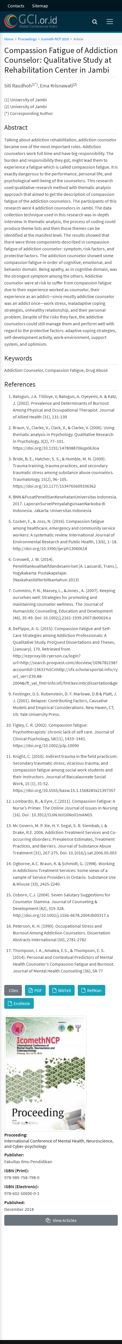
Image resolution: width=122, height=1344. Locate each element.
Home (8, 39)
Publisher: (14, 1155)
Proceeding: (15, 1135)
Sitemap (40, 6)
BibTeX (63, 990)
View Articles (63, 1220)
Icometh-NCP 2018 (55, 39)
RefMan (93, 990)
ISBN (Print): (16, 1170)
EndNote (21, 1003)
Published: (14, 1202)
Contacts (16, 6)
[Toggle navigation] (111, 21)
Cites (13, 990)
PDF (37, 990)
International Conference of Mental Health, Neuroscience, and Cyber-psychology (58, 1143)
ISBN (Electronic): (21, 1186)
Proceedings (27, 39)
